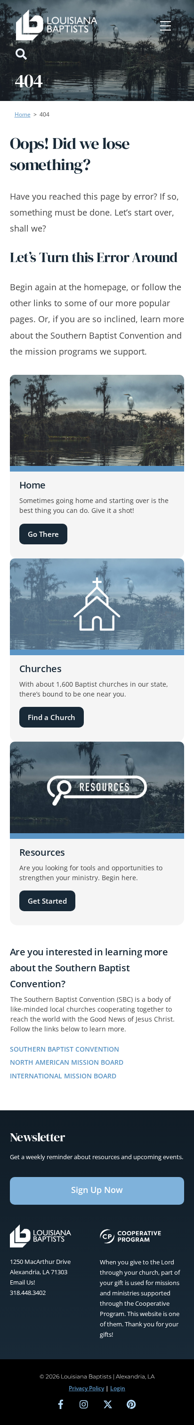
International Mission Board (63, 1075)
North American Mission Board (66, 1062)
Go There (43, 534)
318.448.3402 (28, 1292)
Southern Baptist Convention (64, 1049)
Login (117, 1388)
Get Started (47, 901)
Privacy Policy (86, 1388)
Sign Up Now (97, 1189)
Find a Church (51, 717)
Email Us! (22, 1282)
